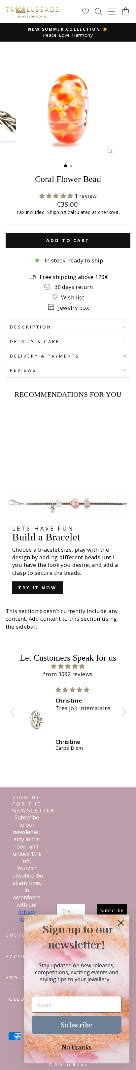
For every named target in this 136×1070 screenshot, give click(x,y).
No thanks (77, 1047)
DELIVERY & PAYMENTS (45, 356)
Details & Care (35, 341)
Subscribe (76, 1024)
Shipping (56, 212)
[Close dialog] (121, 923)
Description (30, 327)
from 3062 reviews (67, 674)
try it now (37, 588)
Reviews (23, 370)
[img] (68, 666)
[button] (57, 195)
